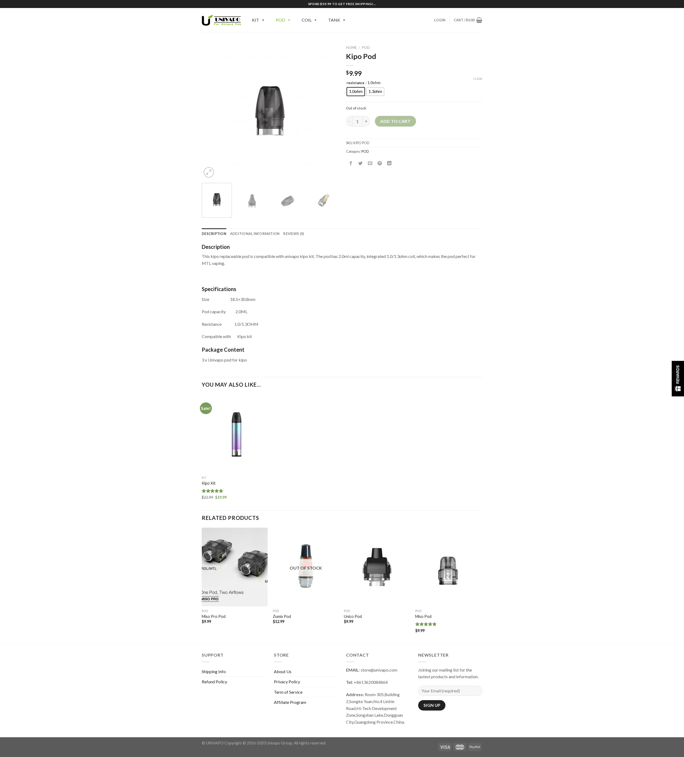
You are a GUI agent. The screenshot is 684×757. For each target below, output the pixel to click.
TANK (334, 19)
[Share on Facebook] (351, 163)
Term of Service (288, 692)
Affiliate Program (290, 702)
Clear (477, 78)
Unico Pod (353, 616)
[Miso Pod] (448, 567)
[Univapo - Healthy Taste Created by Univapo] (221, 19)
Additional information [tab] (255, 234)
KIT (255, 19)
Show (678, 378)
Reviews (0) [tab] (293, 234)
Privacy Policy (287, 681)
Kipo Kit (209, 483)
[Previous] (211, 110)
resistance (355, 83)
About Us (283, 671)
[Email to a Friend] (370, 163)
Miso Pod (423, 616)
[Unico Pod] (377, 567)
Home (351, 47)
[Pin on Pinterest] (379, 163)
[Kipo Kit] (235, 433)
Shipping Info (214, 671)
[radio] (355, 92)
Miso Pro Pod (214, 616)
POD (280, 19)
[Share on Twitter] (360, 163)
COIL (307, 19)
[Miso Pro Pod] (235, 567)
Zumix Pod (282, 616)
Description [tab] (214, 234)
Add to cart (395, 121)
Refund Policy (214, 681)
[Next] (328, 110)
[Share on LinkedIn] (389, 163)
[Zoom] (209, 172)
